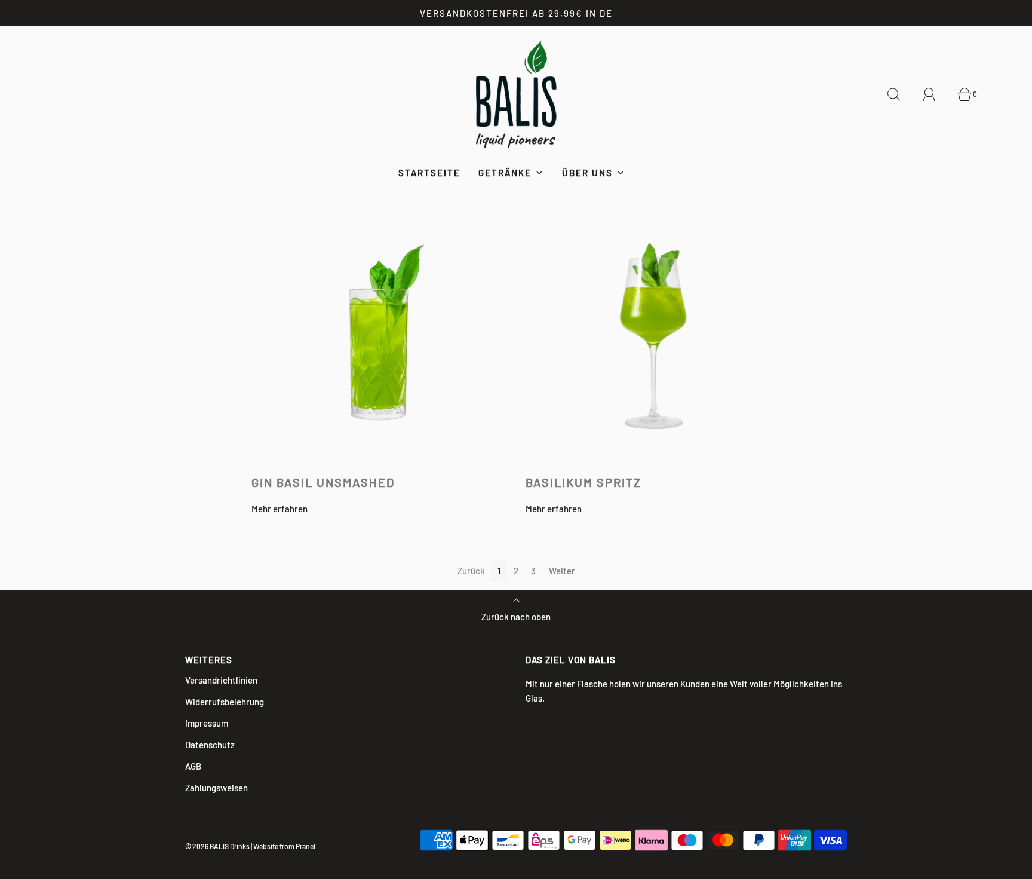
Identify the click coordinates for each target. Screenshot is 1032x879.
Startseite (429, 172)
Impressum (206, 723)
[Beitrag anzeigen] (378, 334)
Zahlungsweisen (216, 787)
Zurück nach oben (516, 616)
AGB (193, 766)
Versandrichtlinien (221, 680)
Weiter (562, 570)
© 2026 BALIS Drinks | (218, 846)
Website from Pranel (284, 846)
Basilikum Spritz (583, 482)
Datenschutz (210, 744)
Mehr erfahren (279, 508)
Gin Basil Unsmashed (323, 482)
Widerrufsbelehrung (224, 701)
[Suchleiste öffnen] (900, 94)
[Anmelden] (936, 94)
